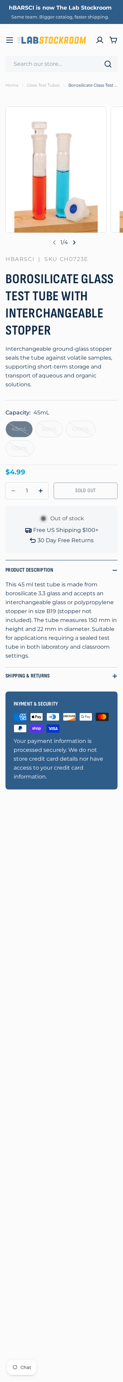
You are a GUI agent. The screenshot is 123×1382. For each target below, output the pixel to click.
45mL (22, 431)
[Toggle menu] (9, 40)
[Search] (108, 64)
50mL (52, 431)
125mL (22, 451)
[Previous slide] (54, 242)
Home (11, 85)
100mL (83, 431)
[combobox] (61, 64)
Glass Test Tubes (43, 85)
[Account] (100, 40)
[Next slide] (74, 242)
